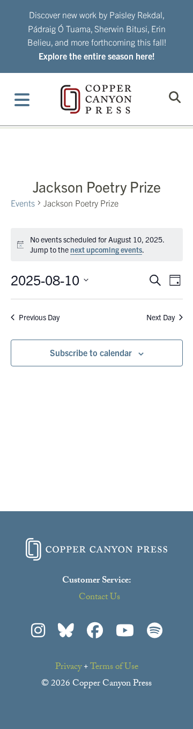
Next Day (160, 317)
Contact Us (99, 598)
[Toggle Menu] (22, 99)
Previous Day (39, 317)
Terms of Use (114, 667)
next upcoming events (106, 249)
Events (23, 202)
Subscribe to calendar (91, 352)
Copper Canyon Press (96, 99)
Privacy (68, 667)
